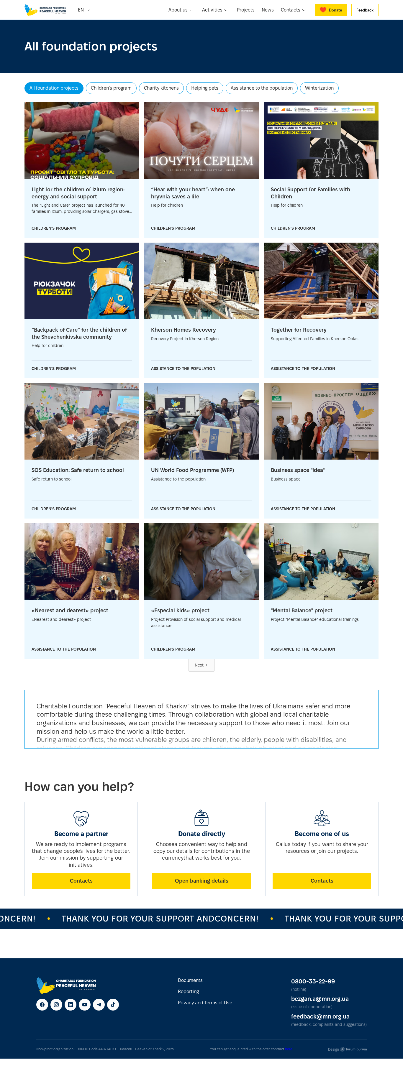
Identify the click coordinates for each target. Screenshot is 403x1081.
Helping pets (204, 88)
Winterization (319, 88)
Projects (246, 9)
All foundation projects (54, 88)
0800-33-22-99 (313, 981)
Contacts (81, 880)
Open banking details (201, 880)
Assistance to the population (262, 88)
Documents (190, 980)
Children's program (111, 88)
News (268, 9)
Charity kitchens (161, 88)
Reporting (188, 991)
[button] (84, 10)
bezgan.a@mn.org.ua (320, 999)
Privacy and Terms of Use (205, 1002)
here (288, 1049)
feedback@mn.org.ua (320, 1016)
